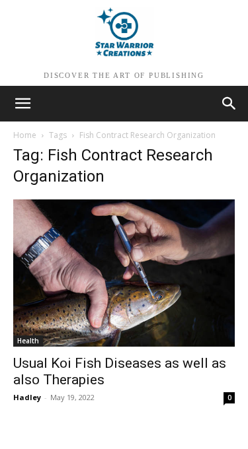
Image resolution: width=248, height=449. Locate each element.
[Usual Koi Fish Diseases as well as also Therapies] (124, 273)
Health (28, 340)
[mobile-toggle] (22, 103)
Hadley (27, 397)
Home (24, 135)
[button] (229, 103)
